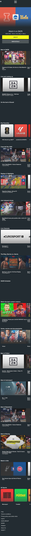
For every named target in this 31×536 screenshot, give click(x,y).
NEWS (3, 523)
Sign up (15, 37)
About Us (3, 528)
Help (2, 512)
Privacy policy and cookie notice (9, 516)
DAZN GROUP (5, 521)
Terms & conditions (6, 514)
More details (15, 41)
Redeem (3, 525)
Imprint (3, 518)
